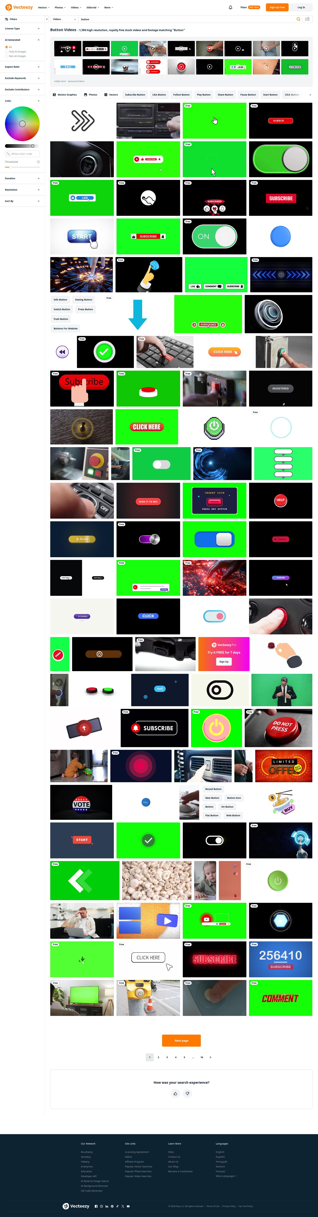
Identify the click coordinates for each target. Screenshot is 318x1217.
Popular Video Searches (138, 1176)
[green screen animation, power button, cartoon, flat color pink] (216, 728)
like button (159, 94)
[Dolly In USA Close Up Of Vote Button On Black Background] (81, 802)
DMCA (128, 1156)
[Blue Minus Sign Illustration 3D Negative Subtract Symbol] (146, 802)
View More (295, 66)
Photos (59, 7)
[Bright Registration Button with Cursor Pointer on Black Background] (280, 389)
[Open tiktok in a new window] (117, 1206)
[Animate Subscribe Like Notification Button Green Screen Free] (148, 236)
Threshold (11, 162)
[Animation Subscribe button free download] (280, 198)
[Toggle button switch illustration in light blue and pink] (214, 616)
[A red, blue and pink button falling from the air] (230, 880)
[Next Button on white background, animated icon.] (82, 121)
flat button (211, 815)
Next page (181, 1040)
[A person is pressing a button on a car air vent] (203, 766)
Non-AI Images (17, 56)
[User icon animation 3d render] (280, 236)
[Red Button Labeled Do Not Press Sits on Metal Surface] (278, 728)
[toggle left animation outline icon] (220, 690)
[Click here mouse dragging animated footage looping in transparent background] (148, 959)
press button (85, 309)
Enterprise (87, 1166)
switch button (62, 309)
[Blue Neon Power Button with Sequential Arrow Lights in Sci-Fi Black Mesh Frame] (281, 274)
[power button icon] (278, 880)
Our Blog (173, 1166)
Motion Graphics (67, 94)
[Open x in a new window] (123, 1206)
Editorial (91, 7)
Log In (301, 7)
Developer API (89, 1176)
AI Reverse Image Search (95, 1181)
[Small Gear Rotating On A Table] (81, 426)
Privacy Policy (229, 1206)
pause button (248, 94)
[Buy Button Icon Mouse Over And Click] (82, 236)
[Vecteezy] (19, 7)
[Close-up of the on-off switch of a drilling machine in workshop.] (214, 389)
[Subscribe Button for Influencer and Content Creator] (214, 959)
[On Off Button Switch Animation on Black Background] (148, 539)
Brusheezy (87, 1152)
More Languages (225, 1176)
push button (61, 319)
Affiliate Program (134, 1161)
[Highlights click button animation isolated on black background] (148, 616)
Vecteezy (86, 1156)
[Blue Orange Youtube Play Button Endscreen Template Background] (148, 921)
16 (201, 1057)
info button (60, 299)
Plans (244, 7)
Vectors (42, 7)
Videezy (85, 1161)
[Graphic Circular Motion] (281, 426)
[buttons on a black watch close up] (165, 654)
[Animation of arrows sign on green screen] (85, 880)
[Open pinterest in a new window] (112, 1206)
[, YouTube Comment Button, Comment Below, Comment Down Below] (148, 578)
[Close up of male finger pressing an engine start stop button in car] (82, 159)
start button (270, 94)
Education (86, 1171)
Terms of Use (212, 1206)
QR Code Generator (92, 1190)
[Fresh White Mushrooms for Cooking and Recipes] (156, 880)
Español (220, 1156)
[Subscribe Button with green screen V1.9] (82, 959)
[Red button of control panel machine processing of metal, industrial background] (79, 463)
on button (227, 806)
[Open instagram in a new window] (101, 1206)
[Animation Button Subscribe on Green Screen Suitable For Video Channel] (208, 314)
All (10, 47)
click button (292, 94)
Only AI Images (17, 51)
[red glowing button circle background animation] (141, 766)
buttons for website (65, 328)
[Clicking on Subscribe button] (82, 389)
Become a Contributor (180, 1171)
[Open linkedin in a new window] (106, 1206)
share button (225, 94)
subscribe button (135, 94)
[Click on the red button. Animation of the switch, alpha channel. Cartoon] (282, 654)
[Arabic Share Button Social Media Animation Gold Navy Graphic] (82, 539)
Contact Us (174, 1156)
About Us (173, 1161)
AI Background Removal (94, 1185)
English (220, 1152)
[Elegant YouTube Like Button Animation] (82, 198)
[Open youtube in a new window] (128, 1206)
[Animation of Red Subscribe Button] (280, 121)
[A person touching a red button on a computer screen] (214, 578)
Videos (75, 7)
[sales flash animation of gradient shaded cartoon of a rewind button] (62, 352)
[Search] (298, 19)
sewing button (83, 299)
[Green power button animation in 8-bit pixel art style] (214, 426)
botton (209, 806)
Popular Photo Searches (138, 1171)
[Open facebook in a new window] (96, 1206)
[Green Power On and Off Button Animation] (214, 236)
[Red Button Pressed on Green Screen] (148, 389)
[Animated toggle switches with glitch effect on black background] (214, 840)
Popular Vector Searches (138, 1166)
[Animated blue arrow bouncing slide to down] (138, 314)
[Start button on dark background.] (82, 840)
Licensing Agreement (137, 1152)
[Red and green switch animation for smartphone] (280, 159)
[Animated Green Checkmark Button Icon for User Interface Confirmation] (148, 840)
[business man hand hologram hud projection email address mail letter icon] (222, 463)
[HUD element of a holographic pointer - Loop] (280, 921)
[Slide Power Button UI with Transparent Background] (102, 654)
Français (220, 1171)
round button (213, 789)
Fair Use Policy (246, 1206)
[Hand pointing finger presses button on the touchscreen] (280, 840)
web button (233, 815)
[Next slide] (307, 95)
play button (203, 94)
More (107, 7)
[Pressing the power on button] (149, 274)
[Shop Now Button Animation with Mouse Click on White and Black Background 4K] (82, 578)
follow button (181, 94)
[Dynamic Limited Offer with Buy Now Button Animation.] (283, 766)
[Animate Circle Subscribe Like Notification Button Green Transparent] (214, 198)
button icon (234, 797)
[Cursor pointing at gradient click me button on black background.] (280, 578)
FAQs (171, 1152)
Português (221, 1161)
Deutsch (220, 1166)
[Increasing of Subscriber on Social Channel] (280, 959)
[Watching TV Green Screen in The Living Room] (82, 998)
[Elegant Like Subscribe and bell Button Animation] (148, 159)
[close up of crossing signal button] (284, 352)
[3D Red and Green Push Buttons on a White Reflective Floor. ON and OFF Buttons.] (100, 690)
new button (212, 797)
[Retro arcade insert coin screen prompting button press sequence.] (214, 501)
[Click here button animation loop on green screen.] (147, 426)
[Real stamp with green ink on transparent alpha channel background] (84, 728)
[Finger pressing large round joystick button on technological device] (189, 802)
